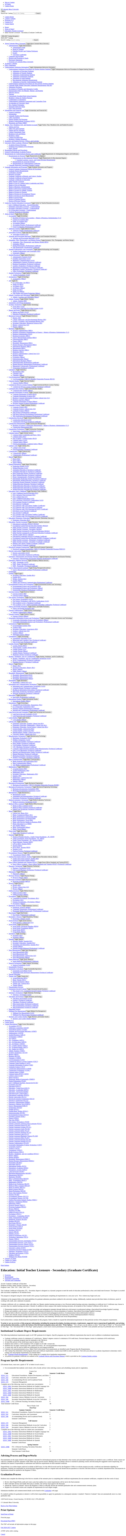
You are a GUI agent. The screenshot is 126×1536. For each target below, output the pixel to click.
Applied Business (14, 255)
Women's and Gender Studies (18, 1017)
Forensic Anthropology (16, 610)
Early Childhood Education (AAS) (23, 498)
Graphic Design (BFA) (20, 646)
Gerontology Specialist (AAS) (22, 638)
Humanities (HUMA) (15, 1163)
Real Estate (12, 913)
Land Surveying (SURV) (16, 1171)
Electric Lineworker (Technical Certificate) (26, 555)
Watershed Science (14, 1009)
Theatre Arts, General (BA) (21, 983)
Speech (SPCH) (14, 1232)
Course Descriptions (11, 1024)
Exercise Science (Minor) (20, 595)
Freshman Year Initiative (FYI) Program (21, 146)
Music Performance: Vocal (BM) (23, 820)
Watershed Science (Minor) (21, 634)
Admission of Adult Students (22, 78)
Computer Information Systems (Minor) (25, 401)
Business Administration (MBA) (23, 330)
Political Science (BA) (19, 893)
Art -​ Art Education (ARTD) (17, 1042)
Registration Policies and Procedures (16, 150)
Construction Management (17, 423)
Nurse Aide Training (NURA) (18, 1193)
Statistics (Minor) (18, 781)
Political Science (14, 891)
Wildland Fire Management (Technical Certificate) (28, 1015)
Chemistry (12, 370)
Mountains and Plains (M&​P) (18, 123)
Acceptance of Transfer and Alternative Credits (23, 89)
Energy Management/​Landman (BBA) (25, 337)
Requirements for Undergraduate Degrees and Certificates (23, 154)
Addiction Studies (14, 228)
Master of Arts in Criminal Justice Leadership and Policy (26, 183)
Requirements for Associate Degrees (24, 162)
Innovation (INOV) (15, 1164)
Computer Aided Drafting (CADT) (19, 1063)
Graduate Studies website (89, 1356)
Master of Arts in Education (17, 185)
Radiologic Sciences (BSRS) (22, 907)
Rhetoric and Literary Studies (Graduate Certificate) (29, 543)
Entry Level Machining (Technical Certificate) (27, 750)
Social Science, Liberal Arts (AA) (23, 922)
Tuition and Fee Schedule (17, 130)
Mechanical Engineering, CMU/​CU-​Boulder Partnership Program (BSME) (36, 785)
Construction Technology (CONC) (19, 1070)
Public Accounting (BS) (20, 221)
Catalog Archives (10, 1262)
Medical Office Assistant (16, 804)
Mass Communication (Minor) (22, 763)
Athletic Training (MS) (20, 301)
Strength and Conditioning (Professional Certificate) (29, 710)
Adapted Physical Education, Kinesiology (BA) (27, 705)
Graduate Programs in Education (19, 212)
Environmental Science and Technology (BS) (27, 586)
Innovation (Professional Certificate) (24, 697)
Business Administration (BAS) (22, 334)
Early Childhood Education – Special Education (23, 205)
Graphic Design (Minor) (20, 651)
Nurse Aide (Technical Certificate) (23, 833)
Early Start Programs (15, 108)
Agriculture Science (15, 232)
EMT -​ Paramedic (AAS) (20, 562)
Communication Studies (16, 388)
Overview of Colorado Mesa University (21, 62)
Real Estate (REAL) (15, 1223)
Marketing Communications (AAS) (24, 260)
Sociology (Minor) (18, 937)
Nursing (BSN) (17, 846)
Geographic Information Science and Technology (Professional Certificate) (36, 622)
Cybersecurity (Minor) (19, 453)
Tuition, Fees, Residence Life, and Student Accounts (21, 125)
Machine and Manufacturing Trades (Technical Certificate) (31, 752)
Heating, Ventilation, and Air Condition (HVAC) (24, 1154)
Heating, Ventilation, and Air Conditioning (22, 656)
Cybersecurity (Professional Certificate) (25, 455)
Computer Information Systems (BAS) (25, 394)
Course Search (9, 24)
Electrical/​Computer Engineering (19, 547)
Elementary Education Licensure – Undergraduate (24, 206)
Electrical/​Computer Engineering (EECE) (21, 1099)
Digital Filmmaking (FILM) (17, 1081)
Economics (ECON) (15, 1084)
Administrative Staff (19, 47)
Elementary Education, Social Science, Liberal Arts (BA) (30, 727)
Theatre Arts (12, 976)
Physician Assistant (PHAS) (17, 1207)
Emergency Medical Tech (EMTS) (19, 1104)
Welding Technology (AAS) (21, 740)
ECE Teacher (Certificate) (21, 513)
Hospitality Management (16, 673)
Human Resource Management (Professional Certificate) (30, 364)
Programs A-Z (9, 20)
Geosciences (12, 624)
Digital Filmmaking (15, 464)
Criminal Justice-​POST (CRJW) (19, 1074)
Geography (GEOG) (15, 1147)
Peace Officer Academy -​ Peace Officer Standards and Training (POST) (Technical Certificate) (42, 864)
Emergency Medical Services (18, 560)
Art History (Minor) (19, 288)
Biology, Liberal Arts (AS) (21, 325)
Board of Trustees (18, 49)
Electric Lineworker (15, 551)
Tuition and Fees (14, 127)
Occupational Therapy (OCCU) (18, 1196)
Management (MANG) (16, 1175)
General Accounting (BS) (20, 219)
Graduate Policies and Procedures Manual (52, 1356)
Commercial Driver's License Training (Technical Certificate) (31, 387)
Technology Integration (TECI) (18, 1237)
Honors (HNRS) (14, 1157)
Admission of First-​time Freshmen (23, 71)
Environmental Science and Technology (21, 584)
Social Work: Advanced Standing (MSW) (25, 926)
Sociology (12, 933)
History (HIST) (13, 1155)
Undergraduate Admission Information (17, 67)
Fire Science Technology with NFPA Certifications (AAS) (31, 601)
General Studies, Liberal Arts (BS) (23, 730)
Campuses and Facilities (16, 56)
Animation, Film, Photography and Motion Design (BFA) (30, 242)
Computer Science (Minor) (21, 411)
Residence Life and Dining (17, 134)
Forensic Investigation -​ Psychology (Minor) (26, 902)
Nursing (11, 835)
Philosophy (12, 872)
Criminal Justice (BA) (19, 437)
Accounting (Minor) (19, 223)
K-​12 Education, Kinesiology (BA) (24, 707)
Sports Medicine (14, 959)
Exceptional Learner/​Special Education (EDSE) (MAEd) (30, 526)
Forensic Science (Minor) (20, 616)
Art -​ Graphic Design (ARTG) (18, 1045)
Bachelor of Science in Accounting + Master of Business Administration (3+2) (37, 218)
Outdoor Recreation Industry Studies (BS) (26, 859)
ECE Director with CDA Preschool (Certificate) (27, 507)
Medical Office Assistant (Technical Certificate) (27, 807)
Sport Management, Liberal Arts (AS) (24, 956)
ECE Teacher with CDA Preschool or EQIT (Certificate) (30, 516)
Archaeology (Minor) (19, 279)
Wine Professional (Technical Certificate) (25, 1007)
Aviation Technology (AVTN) (18, 1053)
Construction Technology (16, 429)
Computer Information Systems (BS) (24, 396)
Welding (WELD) (14, 1255)
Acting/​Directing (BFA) (20, 978)
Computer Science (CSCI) (17, 1067)
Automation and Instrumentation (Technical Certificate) (30, 796)
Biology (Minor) (18, 327)
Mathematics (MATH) (15, 1182)
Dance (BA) (16, 459)
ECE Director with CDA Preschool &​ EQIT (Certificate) (30, 509)
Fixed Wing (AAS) (19, 306)
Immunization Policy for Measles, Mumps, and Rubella (26, 91)
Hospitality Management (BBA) (23, 343)
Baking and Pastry (14, 310)
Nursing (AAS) (17, 849)
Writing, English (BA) (19, 579)
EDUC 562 (4, 1377)
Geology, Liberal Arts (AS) (21, 631)
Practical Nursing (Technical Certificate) (25, 851)
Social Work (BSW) (19, 930)
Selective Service (14, 92)
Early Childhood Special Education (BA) (25, 493)
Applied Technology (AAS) (21, 275)
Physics (11, 883)
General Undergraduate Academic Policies (18, 152)
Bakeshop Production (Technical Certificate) (26, 314)
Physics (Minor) (18, 889)
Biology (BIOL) (14, 1054)
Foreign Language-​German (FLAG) (20, 1127)
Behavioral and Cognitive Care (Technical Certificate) (29, 640)
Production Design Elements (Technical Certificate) (28, 482)
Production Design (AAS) (21, 466)
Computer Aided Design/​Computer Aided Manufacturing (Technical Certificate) (37, 749)
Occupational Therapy (16, 853)
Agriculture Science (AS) (20, 234)
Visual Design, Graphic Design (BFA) (24, 647)
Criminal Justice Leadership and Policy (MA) (27, 435)
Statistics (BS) (17, 776)
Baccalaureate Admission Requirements (25, 80)
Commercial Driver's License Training (20, 385)
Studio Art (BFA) (18, 284)
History (11, 664)
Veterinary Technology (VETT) (18, 1251)
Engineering (12, 571)
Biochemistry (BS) (18, 371)
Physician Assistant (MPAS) (21, 881)
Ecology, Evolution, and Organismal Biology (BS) (28, 321)
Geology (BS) (17, 627)
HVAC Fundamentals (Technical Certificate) (26, 660)
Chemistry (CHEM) (15, 1058)
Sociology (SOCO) (15, 1230)
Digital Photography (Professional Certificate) (27, 246)
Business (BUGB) (14, 1056)
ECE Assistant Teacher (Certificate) (24, 502)
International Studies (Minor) (22, 701)
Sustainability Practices (16, 967)
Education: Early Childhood (17, 491)
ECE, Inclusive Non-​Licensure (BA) (24, 495)
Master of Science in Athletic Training (20, 190)
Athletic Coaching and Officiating (19, 295)
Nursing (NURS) (14, 1194)
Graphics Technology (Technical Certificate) (26, 266)
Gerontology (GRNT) (15, 1150)
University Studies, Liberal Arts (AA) (24, 734)
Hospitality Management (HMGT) (19, 1159)
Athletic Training (14, 299)
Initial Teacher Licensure (16, 181)
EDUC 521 (4, 1375)
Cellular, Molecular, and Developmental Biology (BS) (29, 319)
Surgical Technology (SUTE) (18, 1235)
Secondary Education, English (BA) (24, 575)
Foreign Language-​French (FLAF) (19, 1125)
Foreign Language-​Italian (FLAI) (19, 1131)
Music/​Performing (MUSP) (17, 1191)
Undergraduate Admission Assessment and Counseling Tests (27, 101)
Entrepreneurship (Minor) (20, 359)
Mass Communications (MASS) (19, 1178)
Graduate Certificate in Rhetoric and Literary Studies (25, 176)
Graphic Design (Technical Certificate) (25, 653)
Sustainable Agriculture (16, 969)
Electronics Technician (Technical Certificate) (27, 798)
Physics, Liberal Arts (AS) (21, 887)
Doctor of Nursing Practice (17, 199)
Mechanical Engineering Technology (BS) (26, 789)
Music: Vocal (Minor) (19, 829)
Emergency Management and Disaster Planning (23, 556)
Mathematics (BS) (18, 772)
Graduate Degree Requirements (18, 171)
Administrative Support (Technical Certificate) (27, 262)
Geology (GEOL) (14, 1148)
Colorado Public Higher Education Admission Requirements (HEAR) (30, 85)
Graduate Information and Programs (16, 167)
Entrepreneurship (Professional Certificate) (26, 362)
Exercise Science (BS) (19, 594)
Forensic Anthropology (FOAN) (19, 1143)
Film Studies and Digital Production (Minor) (26, 293)
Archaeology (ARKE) (16, 1037)
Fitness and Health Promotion (18, 606)
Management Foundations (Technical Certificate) (28, 267)
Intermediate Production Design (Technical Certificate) (29, 479)
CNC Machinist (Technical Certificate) (25, 747)
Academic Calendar (11, 63)
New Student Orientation (16, 105)
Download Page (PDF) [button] (8, 1521)
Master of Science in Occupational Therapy (22, 194)
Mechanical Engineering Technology (20, 787)
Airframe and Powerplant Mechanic (20, 236)
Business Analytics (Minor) (21, 400)
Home (7, 27)
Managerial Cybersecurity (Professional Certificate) (28, 366)
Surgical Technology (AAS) (21, 965)
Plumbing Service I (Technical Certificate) (26, 662)
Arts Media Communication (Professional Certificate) (29, 765)
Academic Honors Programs (17, 145)
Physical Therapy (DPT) (20, 877)
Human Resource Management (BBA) (25, 345)
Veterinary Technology (16, 993)
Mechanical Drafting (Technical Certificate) (26, 756)
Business (11, 328)
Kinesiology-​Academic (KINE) (18, 1168)
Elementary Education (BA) (21, 520)
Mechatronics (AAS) (19, 794)
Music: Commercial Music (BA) (23, 815)
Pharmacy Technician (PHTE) (18, 1202)
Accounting (12, 216)
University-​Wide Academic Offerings (16, 143)
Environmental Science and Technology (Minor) (28, 588)
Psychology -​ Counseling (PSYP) (19, 1216)
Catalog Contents (10, 18)
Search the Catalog (7, 13)
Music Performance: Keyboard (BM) (24, 818)
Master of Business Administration (19, 187)
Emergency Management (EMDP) (19, 1102)
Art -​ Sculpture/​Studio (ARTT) (18, 1047)
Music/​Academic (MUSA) (17, 1187)
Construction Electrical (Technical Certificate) (27, 421)
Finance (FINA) (14, 1118)
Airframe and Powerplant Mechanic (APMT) (23, 1031)
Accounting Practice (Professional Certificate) (27, 225)
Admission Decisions (15, 87)
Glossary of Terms (10, 1258)
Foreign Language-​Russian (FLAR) (20, 1139)
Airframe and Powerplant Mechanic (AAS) (26, 238)
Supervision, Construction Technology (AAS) (27, 431)
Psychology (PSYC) (15, 1214)
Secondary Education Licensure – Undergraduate (24, 208)
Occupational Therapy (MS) (21, 855)
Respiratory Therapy (15, 917)
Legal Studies (13, 718)
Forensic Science (14, 614)
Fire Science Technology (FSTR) (19, 1122)
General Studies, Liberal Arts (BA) (23, 729)
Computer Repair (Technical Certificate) (25, 688)
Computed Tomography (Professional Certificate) (28, 909)
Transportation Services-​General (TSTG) (21, 1246)
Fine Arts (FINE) (14, 1120)
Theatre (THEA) (14, 1239)
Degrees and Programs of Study (18, 58)
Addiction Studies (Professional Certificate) (26, 230)
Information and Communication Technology (23, 684)
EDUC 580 (4, 1399)
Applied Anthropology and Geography (21, 249)
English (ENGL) (14, 1109)
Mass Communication (15, 759)
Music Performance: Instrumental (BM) (25, 817)
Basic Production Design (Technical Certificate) (27, 473)
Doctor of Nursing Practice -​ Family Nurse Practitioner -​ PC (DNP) (33, 837)
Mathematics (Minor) (19, 779)
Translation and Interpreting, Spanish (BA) (26, 945)
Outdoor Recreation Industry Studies (20, 857)
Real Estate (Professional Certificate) (24, 915)
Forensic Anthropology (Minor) (22, 612)
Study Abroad (13, 148)
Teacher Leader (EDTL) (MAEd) (23, 534)
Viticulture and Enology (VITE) (19, 1253)
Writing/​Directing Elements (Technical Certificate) (28, 484)
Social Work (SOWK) (15, 1228)
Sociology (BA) (18, 935)
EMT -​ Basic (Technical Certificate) (24, 564)
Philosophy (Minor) (19, 874)
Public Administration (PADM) (18, 1218)
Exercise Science (14, 592)
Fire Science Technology (16, 597)
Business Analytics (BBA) (21, 350)
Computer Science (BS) (20, 407)
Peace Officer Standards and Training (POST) (23, 862)
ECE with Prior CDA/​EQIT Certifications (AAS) (28, 500)
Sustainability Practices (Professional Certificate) (28, 590)
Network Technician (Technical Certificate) (26, 693)
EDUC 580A (7, 1386)
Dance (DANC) (14, 1077)
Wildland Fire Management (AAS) (23, 1013)
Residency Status (14, 136)
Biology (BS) (17, 318)
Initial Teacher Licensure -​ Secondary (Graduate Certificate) (31, 542)
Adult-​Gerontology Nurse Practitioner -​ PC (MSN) (28, 838)
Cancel (3, 1534)
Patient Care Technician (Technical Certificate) (27, 809)
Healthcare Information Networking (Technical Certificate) (31, 690)
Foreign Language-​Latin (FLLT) (19, 1134)
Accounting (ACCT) (15, 1026)
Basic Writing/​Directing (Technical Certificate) (27, 475)
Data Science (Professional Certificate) (25, 412)
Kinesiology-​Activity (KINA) (18, 1170)
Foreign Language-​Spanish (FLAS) (20, 1141)
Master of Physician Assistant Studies (20, 188)
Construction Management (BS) (22, 427)
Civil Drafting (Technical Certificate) (24, 745)
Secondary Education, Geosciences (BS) (25, 629)
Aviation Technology (15, 304)
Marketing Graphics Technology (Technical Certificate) (30, 269)
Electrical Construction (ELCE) (18, 1100)
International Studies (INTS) (17, 1166)
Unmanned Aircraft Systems (17, 989)
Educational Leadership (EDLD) (19, 1095)
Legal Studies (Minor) (19, 720)
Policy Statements (10, 65)
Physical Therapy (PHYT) (17, 1205)
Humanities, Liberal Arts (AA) (22, 682)
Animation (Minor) (18, 244)
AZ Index (8, 4)
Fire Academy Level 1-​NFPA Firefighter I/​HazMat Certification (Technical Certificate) (39, 605)
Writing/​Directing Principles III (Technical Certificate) (29, 489)
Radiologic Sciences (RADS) (18, 1219)
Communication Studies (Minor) (23, 390)
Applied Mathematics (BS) (21, 770)
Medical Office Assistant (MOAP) (19, 1186)
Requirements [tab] (9, 1277)
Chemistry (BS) (17, 373)
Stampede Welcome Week (17, 107)
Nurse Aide (12, 831)
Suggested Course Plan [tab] (12, 1278)
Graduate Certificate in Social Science (20, 178)
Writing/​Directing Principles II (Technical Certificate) (29, 487)
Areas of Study (9, 29)
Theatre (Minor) (18, 985)
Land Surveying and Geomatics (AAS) (25, 714)
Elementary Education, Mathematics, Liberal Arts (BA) (30, 725)
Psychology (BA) (18, 900)
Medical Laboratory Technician (18, 800)
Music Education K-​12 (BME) (22, 824)
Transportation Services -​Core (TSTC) (20, 1242)
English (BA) (17, 577)
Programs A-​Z (9, 1020)
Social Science (13, 920)
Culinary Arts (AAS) (19, 447)
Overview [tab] (8, 1275)
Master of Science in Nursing (18, 192)
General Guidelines (15, 112)
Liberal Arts (12, 721)
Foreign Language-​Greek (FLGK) (19, 1129)
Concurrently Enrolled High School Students (23, 96)
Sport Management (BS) (20, 954)
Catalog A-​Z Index (10, 1260)
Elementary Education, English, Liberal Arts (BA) (28, 723)
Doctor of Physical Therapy (17, 201)
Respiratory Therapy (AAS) (21, 919)
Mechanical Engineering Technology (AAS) (26, 791)
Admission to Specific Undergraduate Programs (27, 82)
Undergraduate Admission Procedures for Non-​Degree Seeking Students (31, 83)
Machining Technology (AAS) (22, 738)
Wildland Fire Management (17, 1011)
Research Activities (15, 174)
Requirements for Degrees (17, 156)
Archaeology (13, 277)
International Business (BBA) (22, 346)
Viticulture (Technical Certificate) (23, 1002)
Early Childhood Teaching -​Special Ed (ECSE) (23, 1083)
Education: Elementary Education (19, 518)
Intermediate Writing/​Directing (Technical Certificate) (29, 480)
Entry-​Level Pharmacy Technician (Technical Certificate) (30, 870)
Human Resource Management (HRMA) (21, 1161)
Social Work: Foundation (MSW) (23, 928)
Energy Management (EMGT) (18, 1106)
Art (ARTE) (12, 1038)
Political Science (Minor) (20, 894)
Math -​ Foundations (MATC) (18, 1180)
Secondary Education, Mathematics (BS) (25, 774)
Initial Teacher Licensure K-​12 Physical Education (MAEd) (31, 531)
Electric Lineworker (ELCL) (17, 1097)
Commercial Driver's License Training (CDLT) (23, 1061)
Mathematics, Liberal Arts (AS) (22, 777)
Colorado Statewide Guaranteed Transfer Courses (24, 165)
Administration (13, 45)
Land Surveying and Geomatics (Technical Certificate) (29, 716)
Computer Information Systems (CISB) (21, 1065)
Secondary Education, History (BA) (24, 667)
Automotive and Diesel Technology (20, 303)
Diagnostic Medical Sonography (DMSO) (22, 1079)
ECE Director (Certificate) (21, 504)
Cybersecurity (13, 451)
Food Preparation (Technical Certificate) (25, 449)
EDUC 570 (4, 1382)
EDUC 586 (4, 1380)
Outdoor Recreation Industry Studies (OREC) (23, 1200)
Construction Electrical (16, 418)
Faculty (15, 53)
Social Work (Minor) (19, 932)
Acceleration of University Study (19, 103)
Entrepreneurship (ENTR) (17, 1113)
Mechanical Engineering (16, 783)
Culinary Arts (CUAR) (16, 1076)
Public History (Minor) (20, 671)
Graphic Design (14, 644)
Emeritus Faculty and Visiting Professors (25, 51)
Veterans (11, 94)
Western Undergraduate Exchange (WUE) (22, 121)
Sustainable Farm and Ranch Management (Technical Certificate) (33, 972)
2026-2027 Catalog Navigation (10, 36)
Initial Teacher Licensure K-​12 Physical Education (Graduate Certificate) (35, 533)
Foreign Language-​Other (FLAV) (19, 1138)
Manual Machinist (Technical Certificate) (25, 754)
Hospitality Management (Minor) (23, 678)
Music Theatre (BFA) (19, 980)
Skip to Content (9, 2)
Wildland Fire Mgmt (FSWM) (18, 1257)
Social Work (12, 924)
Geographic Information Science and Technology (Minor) (30, 620)
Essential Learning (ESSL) (17, 1116)
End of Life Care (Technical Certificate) (25, 642)
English (11, 573)
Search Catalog (5, 40)
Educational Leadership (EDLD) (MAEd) (26, 524)
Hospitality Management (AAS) (22, 677)
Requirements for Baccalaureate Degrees (25, 158)
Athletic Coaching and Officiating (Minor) (26, 297)
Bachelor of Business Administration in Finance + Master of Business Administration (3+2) (41, 332)
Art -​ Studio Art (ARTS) (16, 1049)
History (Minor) (17, 669)
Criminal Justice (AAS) (20, 440)
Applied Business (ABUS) (17, 1035)
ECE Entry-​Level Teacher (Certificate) (25, 511)
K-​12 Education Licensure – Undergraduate (22, 210)
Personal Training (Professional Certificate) (26, 708)
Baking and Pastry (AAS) (21, 312)
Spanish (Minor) (18, 946)
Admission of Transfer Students (22, 73)
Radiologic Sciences (15, 905)
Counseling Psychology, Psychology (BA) (26, 898)
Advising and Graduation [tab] (12, 1280)
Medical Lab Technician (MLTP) (19, 1184)
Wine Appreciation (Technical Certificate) (25, 1004)
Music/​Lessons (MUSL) (16, 1189)
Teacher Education (14, 974)
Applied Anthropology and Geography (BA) (26, 251)
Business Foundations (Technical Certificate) (26, 264)
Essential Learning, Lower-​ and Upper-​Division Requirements (36, 160)
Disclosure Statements (15, 60)
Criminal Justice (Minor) (20, 442)
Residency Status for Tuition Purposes (20, 98)
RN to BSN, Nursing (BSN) (21, 847)
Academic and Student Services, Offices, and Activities (22, 141)
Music (11, 811)
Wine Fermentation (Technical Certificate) (26, 1005)
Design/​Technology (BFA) (21, 982)
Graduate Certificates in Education (19, 180)
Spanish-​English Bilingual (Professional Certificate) (29, 948)
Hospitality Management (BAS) (22, 675)
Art (10, 281)
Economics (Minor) (19, 357)
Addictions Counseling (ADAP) (19, 1028)
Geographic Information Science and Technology (24, 618)
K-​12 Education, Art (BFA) (21, 282)
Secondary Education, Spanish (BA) (24, 943)
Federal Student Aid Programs (18, 119)
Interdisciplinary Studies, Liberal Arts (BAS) (26, 732)
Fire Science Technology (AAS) (23, 599)
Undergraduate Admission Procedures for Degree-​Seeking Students (29, 69)
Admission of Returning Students (23, 76)
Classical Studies (14, 381)
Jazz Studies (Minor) (19, 825)
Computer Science (14, 405)
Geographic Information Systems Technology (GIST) (25, 1145)
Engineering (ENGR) (15, 1108)
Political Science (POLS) (16, 1212)
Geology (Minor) (18, 633)
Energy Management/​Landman (18, 568)
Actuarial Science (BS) (20, 769)
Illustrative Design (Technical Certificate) (25, 654)
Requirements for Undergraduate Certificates (26, 163)
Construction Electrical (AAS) (22, 420)
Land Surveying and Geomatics (18, 712)
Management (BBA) (19, 348)
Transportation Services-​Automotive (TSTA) (22, 1241)
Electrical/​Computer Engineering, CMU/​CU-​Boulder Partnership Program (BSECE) (39, 549)
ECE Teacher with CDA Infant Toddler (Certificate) (29, 514)
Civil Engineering (14, 377)
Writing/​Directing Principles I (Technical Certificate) (29, 486)
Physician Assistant (15, 879)
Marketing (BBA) (18, 352)
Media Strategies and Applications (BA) (25, 761)
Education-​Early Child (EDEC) (18, 1093)
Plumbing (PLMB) (14, 1210)
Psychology (12, 896)
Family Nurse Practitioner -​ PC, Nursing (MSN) (27, 840)
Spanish (11, 939)
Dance (11, 457)
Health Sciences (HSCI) (16, 1152)
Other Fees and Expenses (16, 128)
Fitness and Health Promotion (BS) (23, 608)
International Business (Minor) (22, 361)
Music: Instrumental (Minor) (21, 827)
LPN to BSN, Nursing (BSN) (22, 844)
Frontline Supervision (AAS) (22, 259)
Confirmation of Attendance (17, 99)
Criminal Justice (14, 433)
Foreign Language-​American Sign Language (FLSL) (25, 1123)
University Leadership (19, 54)
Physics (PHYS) (14, 1209)
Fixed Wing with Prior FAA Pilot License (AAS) (28, 308)
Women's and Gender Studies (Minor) (24, 1018)
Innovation (12, 695)
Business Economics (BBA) (21, 336)
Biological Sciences (15, 316)
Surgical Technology (15, 963)
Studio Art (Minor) (18, 291)
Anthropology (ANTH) (16, 1033)
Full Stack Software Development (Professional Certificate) (31, 414)
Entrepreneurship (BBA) (20, 339)
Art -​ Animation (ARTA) (16, 1040)
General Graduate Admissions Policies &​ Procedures (25, 169)
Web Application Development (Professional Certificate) (30, 416)
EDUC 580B (7, 1388)
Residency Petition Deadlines (18, 139)
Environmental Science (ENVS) (19, 1115)
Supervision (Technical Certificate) (23, 368)
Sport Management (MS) (20, 952)
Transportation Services (16, 987)
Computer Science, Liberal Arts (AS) (24, 409)
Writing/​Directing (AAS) (20, 468)
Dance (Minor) (17, 462)
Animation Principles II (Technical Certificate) (27, 471)
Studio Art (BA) (18, 290)
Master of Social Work (16, 197)
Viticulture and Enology (16, 996)
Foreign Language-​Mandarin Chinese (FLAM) (23, 1136)
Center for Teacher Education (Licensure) (18, 203)
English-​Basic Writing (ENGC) (18, 1111)
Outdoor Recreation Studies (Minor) (24, 860)
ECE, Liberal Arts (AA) (20, 497)
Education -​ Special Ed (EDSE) (18, 1092)
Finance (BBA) (17, 341)
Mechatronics (13, 792)
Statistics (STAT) (14, 1233)
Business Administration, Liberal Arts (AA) (26, 353)
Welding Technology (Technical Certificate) (26, 757)
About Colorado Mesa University (15, 43)
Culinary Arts (13, 446)
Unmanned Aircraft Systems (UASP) (20, 1249)
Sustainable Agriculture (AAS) (22, 971)
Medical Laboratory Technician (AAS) (25, 802)
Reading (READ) (14, 1221)
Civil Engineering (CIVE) (17, 1060)
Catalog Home (9, 6)
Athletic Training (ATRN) (17, 1051)
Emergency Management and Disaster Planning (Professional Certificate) (35, 558)
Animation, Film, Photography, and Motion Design (24, 240)
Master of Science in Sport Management (21, 196)
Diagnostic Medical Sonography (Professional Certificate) (30, 911)
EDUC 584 (4, 1397)
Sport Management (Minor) (21, 957)
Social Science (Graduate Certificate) (24, 545)
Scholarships (13, 114)
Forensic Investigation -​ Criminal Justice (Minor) (28, 444)
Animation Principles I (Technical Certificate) (27, 470)
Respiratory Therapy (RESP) (18, 1225)
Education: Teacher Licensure (14, 31)
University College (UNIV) (17, 1248)
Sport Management (14, 950)
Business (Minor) (18, 355)
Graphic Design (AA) (19, 649)
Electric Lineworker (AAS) (21, 553)
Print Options (5, 1265)
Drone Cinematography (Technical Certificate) (27, 477)
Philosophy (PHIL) (15, 1203)
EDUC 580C (7, 1390)
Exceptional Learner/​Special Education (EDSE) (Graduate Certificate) (34, 538)
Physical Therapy (14, 875)
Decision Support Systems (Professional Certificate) (29, 403)
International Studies (15, 699)
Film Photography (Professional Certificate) (26, 247)
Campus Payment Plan (16, 137)
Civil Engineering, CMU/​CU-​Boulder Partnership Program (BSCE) (34, 379)
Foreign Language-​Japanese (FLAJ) (20, 1132)
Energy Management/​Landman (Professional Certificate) (30, 570)
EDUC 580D (7, 1393)
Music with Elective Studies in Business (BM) (27, 822)
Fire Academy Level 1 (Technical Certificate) (27, 603)
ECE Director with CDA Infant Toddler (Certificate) (29, 505)
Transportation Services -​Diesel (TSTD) (21, 1244)
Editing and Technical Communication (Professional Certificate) (32, 582)
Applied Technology (15, 273)
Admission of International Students (24, 75)
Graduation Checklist (15, 172)
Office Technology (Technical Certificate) (25, 271)
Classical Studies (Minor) (20, 383)
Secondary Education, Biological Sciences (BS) (27, 323)
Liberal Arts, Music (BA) (20, 813)
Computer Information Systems (18, 392)
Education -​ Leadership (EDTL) (19, 1090)
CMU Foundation (14, 117)
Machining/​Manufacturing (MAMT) (20, 1173)
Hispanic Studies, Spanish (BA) (22, 941)
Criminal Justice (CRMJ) (16, 1072)
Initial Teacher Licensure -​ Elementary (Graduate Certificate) (31, 540)
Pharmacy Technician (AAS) (22, 868)
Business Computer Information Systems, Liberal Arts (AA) (31, 398)
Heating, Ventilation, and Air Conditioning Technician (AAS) (32, 658)
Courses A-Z (9, 22)
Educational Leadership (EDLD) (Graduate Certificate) (30, 536)
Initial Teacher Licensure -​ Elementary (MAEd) (27, 527)
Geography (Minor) (19, 253)
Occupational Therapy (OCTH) (18, 1198)
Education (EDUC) (15, 1086)
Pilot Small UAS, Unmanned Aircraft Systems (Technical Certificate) (34, 991)
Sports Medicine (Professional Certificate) (25, 961)
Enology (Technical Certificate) (22, 1000)
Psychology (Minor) (19, 903)
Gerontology (13, 636)
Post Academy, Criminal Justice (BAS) (25, 438)
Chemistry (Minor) (18, 375)
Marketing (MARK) (15, 1177)
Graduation (47, 1490)
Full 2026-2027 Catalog (8, 1527)
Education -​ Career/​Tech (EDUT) (19, 1088)
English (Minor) (18, 581)
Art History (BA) (18, 286)
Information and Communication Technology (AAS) (29, 686)
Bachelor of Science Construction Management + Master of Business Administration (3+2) (41, 425)
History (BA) (17, 666)
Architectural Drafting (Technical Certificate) (26, 741)
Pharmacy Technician (15, 866)
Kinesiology (12, 703)
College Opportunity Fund (17, 132)
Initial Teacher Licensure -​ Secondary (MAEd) (27, 529)
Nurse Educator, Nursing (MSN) (23, 842)
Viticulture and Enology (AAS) (22, 998)
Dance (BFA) (17, 460)
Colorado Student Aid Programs (19, 116)
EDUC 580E (7, 1395)
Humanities (12, 680)
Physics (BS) (17, 885)
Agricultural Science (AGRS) (18, 1029)
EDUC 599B (5, 1401)
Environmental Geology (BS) (22, 626)
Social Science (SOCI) (16, 1226)
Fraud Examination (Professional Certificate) (26, 227)
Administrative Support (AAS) (22, 257)
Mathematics (13, 767)
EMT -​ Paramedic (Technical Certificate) (25, 566)
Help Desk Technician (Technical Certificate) (27, 691)
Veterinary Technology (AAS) (22, 995)
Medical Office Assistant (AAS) (22, 806)
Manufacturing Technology (17, 736)
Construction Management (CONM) (20, 1068)
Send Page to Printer (7, 1514)
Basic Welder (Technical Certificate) (24, 743)
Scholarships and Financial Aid (14, 110)
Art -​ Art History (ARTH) (17, 1044)
